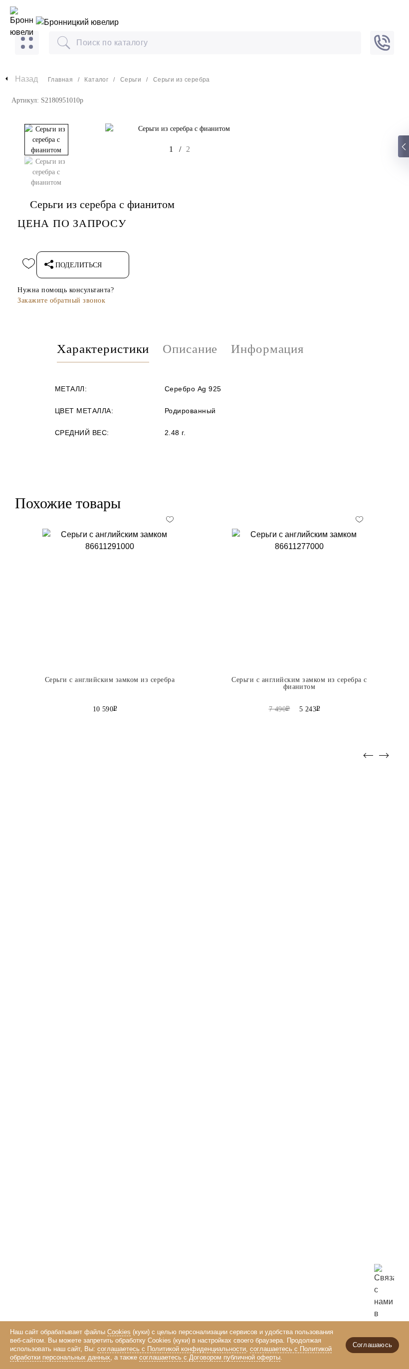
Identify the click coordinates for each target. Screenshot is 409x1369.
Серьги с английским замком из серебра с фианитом (299, 683)
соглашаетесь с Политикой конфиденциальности (171, 1349)
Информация (267, 348)
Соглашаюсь (372, 1345)
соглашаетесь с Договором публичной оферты (209, 1357)
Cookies (119, 1332)
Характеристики (103, 348)
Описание (190, 348)
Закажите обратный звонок (61, 300)
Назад (26, 79)
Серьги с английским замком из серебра (110, 680)
